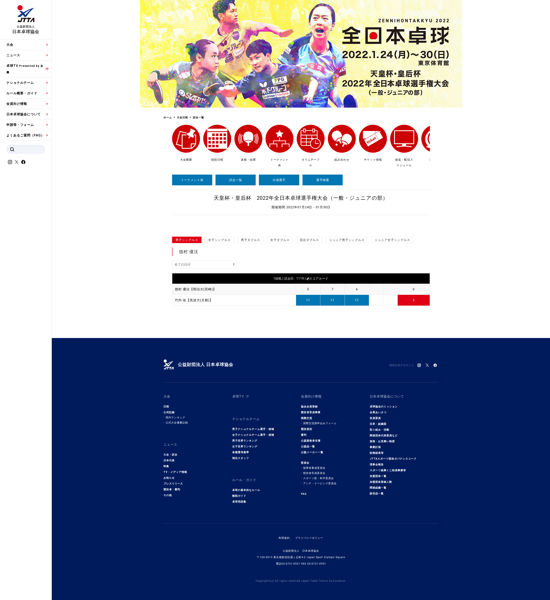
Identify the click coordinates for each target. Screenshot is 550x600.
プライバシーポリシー (309, 537)
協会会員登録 (309, 406)
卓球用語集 (239, 501)
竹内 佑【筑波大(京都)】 (194, 300)
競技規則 (306, 429)
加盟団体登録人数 (381, 481)
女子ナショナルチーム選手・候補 (253, 434)
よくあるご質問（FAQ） (25, 135)
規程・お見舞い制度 (382, 441)
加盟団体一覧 (378, 476)
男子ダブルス (250, 240)
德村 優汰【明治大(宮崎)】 (195, 289)
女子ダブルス (280, 240)
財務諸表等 (377, 452)
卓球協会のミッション (384, 406)
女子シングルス (219, 240)
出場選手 (279, 180)
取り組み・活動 (379, 429)
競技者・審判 (171, 489)
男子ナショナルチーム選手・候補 (253, 429)
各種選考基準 (240, 452)
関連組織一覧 (378, 487)
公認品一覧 (308, 446)
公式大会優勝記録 (177, 422)
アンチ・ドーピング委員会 (320, 483)
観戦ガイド (239, 495)
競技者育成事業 (311, 412)
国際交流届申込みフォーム (320, 423)
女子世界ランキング (244, 446)
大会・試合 (170, 454)
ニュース (13, 55)
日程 (166, 406)
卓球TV (24, 69)
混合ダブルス (309, 240)
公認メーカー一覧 (312, 452)
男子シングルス (187, 240)
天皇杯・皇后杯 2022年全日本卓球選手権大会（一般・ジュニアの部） (301, 198)
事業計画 (375, 447)
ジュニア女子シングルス (392, 240)
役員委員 (375, 418)
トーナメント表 (192, 180)
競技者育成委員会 (314, 473)
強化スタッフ (240, 458)
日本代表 (169, 460)
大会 (9, 45)
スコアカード (318, 278)
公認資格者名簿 (311, 440)
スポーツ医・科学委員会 (318, 478)
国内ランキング (175, 417)
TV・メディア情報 (175, 472)
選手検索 (322, 180)
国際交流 (306, 418)
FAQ (304, 493)
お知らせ (169, 477)
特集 (166, 466)
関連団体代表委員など (384, 435)
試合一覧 (235, 180)
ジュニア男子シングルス (347, 240)
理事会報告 (377, 464)
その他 (167, 495)
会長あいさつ (378, 412)
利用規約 (284, 537)
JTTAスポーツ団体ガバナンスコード (393, 458)
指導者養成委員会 (314, 467)
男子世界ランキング (244, 440)
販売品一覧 (377, 493)
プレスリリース (173, 483)
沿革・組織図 (378, 423)
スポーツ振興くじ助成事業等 (388, 470)
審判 (304, 434)
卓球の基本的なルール (246, 490)
